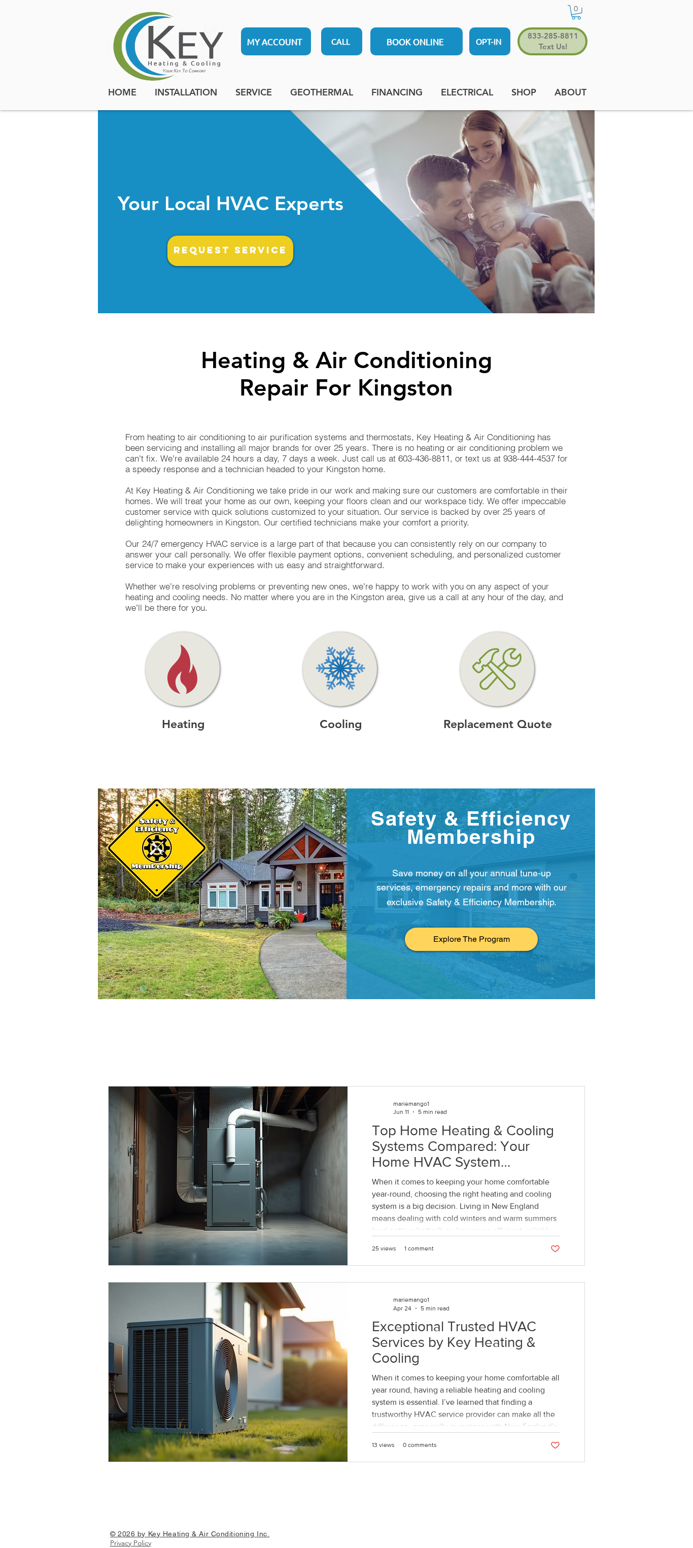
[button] (576, 12)
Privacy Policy (130, 1542)
